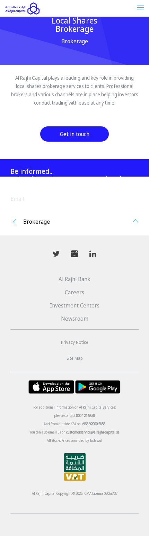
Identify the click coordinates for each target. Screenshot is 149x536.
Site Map (75, 358)
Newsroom (74, 318)
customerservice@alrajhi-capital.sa (93, 432)
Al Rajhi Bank (74, 279)
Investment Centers (74, 305)
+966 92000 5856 (93, 423)
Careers (74, 292)
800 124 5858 (85, 415)
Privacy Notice (74, 342)
